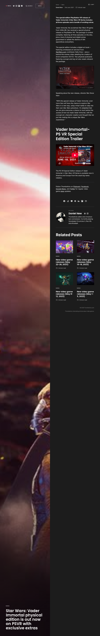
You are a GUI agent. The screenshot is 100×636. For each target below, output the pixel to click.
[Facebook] (22, 6)
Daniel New (75, 213)
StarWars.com (61, 52)
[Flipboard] (19, 6)
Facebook (85, 186)
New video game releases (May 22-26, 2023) (64, 262)
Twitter (72, 189)
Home (57, 4)
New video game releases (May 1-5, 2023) (85, 294)
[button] (29, 6)
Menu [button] (40, 5)
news (62, 191)
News (7, 605)
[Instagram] (16, 6)
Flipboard (76, 186)
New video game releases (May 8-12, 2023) (64, 294)
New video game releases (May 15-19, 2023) (85, 262)
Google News (61, 189)
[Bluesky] (14, 6)
